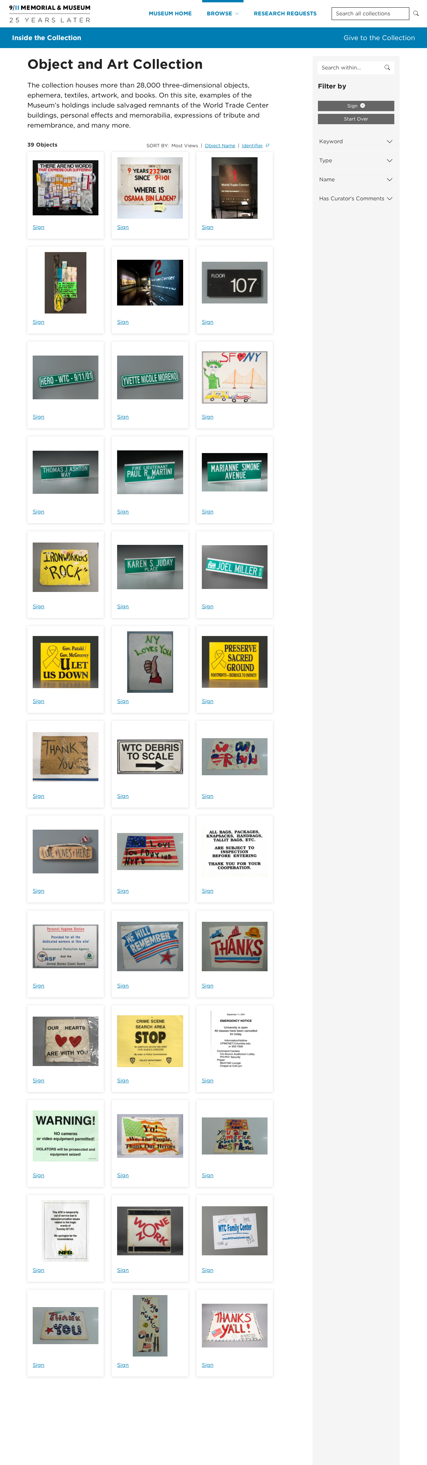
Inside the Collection (46, 38)
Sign (38, 227)
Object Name (220, 145)
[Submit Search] (416, 13)
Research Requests (285, 13)
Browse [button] (219, 13)
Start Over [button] (356, 119)
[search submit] (387, 67)
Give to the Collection (379, 38)
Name (327, 179)
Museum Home (170, 13)
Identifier (252, 145)
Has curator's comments (351, 198)
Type (325, 160)
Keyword (331, 141)
